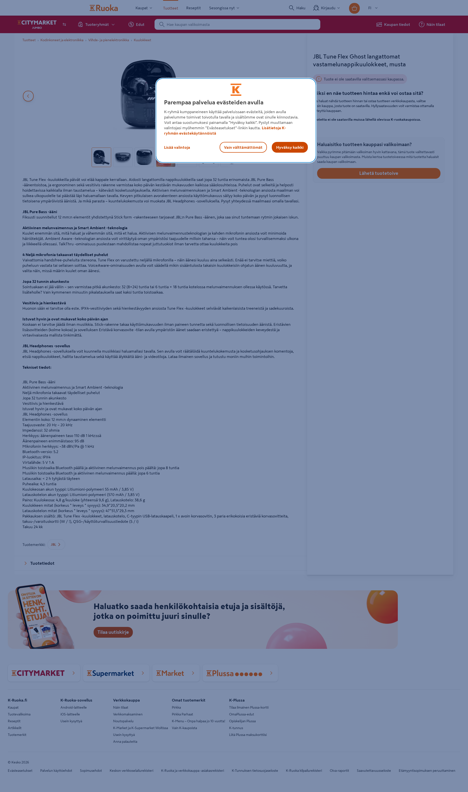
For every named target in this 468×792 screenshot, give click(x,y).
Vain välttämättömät (243, 147)
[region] (236, 120)
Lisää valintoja (177, 147)
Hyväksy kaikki (289, 147)
